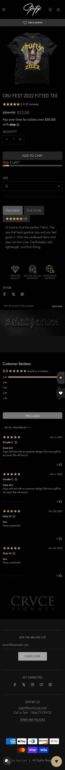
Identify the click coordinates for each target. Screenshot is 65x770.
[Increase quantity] (20, 139)
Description (13, 210)
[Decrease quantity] (7, 139)
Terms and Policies (32, 720)
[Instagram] (32, 685)
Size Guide (34, 210)
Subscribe (33, 656)
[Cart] (58, 10)
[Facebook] (15, 685)
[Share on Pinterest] (22, 295)
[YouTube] (41, 685)
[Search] (50, 10)
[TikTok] (50, 685)
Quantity (10, 131)
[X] (24, 685)
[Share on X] (13, 295)
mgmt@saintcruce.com (32, 708)
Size (5, 178)
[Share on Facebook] (4, 295)
